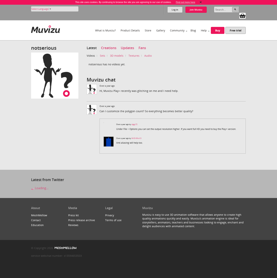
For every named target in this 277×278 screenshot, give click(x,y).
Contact (36, 220)
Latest (92, 48)
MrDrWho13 (136, 138)
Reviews (73, 225)
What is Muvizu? (105, 30)
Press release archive (81, 220)
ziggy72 (134, 124)
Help (204, 30)
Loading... (41, 188)
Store (148, 30)
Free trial (235, 30)
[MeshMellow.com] (65, 248)
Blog (193, 30)
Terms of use (113, 220)
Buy (217, 30)
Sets (102, 55)
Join (196, 9)
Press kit (73, 215)
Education (37, 225)
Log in (175, 9)
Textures (134, 55)
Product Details (130, 30)
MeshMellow (39, 215)
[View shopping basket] (242, 15)
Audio (148, 55)
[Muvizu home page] (45, 28)
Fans (142, 48)
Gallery (160, 30)
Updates (127, 48)
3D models (116, 55)
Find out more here (185, 2)
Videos (91, 55)
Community (177, 30)
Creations (108, 48)
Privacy (109, 215)
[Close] (201, 2)
